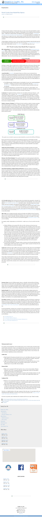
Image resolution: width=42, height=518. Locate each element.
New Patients (4, 412)
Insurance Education (10, 399)
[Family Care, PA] (21, 1)
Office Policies (3, 416)
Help (21, 400)
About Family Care (4, 426)
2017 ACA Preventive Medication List (10, 320)
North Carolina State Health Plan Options (13, 12)
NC (28, 400)
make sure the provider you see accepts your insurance (27, 209)
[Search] (40, 4)
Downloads (3, 421)
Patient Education (19, 399)
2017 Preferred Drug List (8, 316)
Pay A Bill (3, 424)
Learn (26, 400)
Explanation (16, 400)
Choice (10, 400)
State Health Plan (25, 399)
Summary (3, 401)
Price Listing (4, 419)
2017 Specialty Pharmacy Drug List (10, 317)
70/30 (4, 400)
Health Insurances (5, 417)
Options (35, 400)
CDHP (8, 400)
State (39, 400)
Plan (37, 400)
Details (13, 400)
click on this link (19, 44)
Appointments (3, 411)
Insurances (14, 399)
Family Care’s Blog (4, 409)
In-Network (4, 399)
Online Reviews (4, 422)
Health (19, 400)
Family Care (10, 252)
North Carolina (31, 400)
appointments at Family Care (33, 217)
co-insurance (19, 94)
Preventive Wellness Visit (7, 414)
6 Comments (5, 402)
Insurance (23, 400)
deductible (12, 73)
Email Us (21, 513)
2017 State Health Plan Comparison (33, 42)
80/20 (6, 400)
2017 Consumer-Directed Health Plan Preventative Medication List (15, 319)
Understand (6, 401)
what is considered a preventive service (11, 203)
